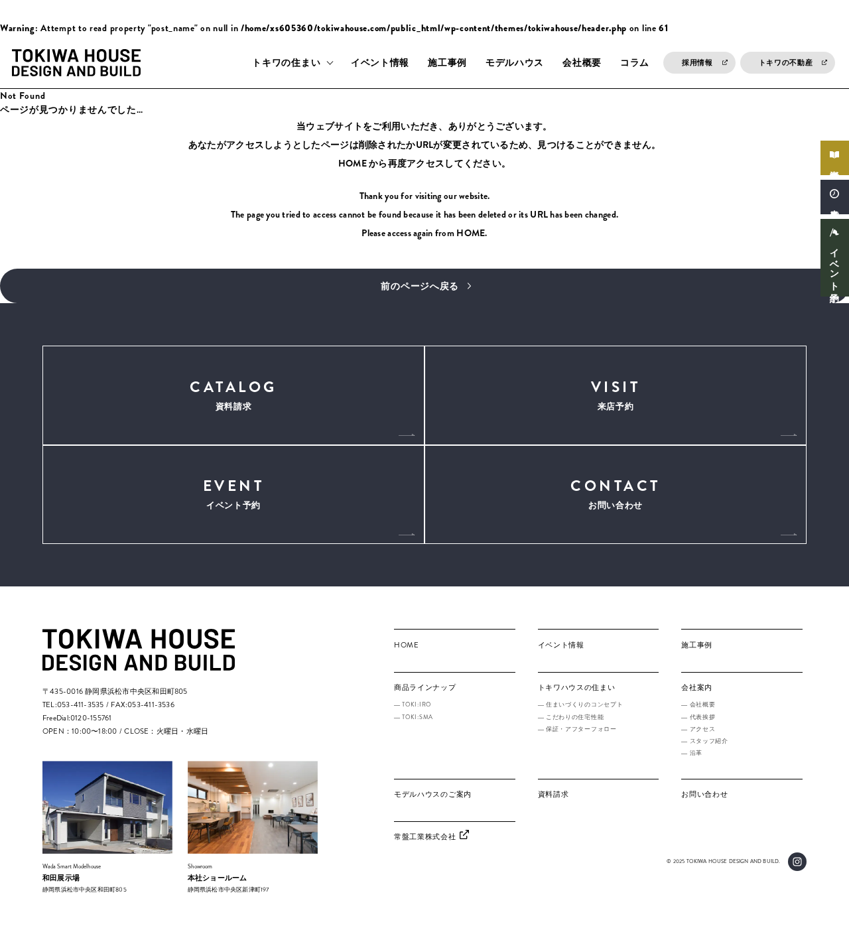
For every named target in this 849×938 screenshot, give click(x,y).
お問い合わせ (615, 493)
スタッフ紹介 (709, 741)
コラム (634, 62)
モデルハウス (515, 62)
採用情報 (697, 62)
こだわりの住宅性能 (575, 717)
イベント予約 (834, 264)
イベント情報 (380, 62)
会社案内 (696, 687)
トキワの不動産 (786, 62)
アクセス (703, 729)
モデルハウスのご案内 (433, 794)
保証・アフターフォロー (581, 729)
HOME (352, 163)
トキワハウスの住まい (577, 687)
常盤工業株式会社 (425, 836)
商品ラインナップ (425, 687)
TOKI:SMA (417, 717)
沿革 (696, 753)
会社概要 (582, 62)
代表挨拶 (703, 717)
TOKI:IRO (416, 704)
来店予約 (834, 204)
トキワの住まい (286, 62)
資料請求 (834, 165)
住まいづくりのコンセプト (584, 704)
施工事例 (447, 62)
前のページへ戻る (420, 286)
